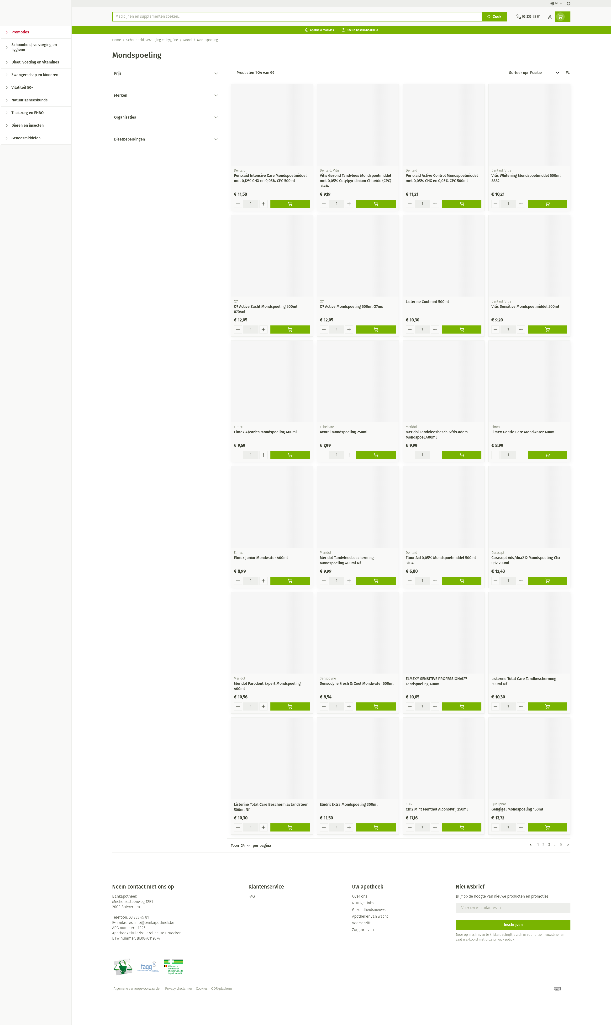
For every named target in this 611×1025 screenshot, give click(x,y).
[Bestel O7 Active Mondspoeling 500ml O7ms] (375, 329)
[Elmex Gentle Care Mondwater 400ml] (529, 381)
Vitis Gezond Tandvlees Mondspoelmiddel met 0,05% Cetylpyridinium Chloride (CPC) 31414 (355, 180)
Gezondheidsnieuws (368, 910)
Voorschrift (361, 923)
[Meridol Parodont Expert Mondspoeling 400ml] (272, 633)
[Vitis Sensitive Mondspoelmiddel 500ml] (529, 256)
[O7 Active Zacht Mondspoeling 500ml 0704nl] (272, 256)
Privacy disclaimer (178, 989)
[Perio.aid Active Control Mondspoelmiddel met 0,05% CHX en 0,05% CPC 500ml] (444, 125)
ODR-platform (221, 989)
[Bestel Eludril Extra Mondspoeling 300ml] (375, 827)
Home (116, 40)
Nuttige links (363, 903)
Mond (187, 40)
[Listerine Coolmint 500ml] (444, 256)
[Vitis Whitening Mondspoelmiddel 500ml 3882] (529, 125)
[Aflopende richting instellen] (567, 72)
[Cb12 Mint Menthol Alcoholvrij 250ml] (444, 758)
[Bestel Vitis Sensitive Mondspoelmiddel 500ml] (547, 329)
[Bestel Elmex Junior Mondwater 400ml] (290, 581)
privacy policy (503, 939)
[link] (531, 845)
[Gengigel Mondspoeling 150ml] (529, 758)
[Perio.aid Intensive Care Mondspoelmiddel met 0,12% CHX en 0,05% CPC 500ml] (272, 125)
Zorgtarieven (363, 930)
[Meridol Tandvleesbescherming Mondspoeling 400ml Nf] (358, 507)
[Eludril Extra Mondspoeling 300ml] (358, 758)
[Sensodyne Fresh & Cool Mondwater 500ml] (358, 633)
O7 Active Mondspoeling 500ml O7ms (351, 306)
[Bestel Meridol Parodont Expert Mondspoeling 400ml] (290, 706)
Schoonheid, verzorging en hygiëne (152, 40)
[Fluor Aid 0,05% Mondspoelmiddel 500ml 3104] (444, 507)
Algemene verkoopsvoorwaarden (137, 989)
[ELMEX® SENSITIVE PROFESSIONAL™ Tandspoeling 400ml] (444, 633)
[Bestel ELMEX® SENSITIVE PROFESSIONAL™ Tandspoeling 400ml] (461, 706)
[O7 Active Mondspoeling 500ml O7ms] (358, 256)
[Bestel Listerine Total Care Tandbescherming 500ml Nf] (547, 706)
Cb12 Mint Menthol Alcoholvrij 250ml (437, 809)
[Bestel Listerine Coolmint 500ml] (461, 329)
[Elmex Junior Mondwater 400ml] (272, 507)
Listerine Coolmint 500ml (427, 301)
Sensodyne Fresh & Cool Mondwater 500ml (357, 683)
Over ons (359, 897)
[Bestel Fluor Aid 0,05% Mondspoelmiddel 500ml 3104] (461, 581)
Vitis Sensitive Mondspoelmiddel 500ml (525, 306)
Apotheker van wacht (370, 917)
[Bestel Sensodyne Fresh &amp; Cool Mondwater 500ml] (375, 706)
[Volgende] (567, 845)
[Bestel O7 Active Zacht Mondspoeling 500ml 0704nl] (290, 329)
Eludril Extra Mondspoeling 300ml (349, 804)
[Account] (550, 16)
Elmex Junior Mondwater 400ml (261, 557)
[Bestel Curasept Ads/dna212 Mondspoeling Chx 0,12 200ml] (547, 581)
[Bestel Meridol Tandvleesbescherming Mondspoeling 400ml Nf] (375, 581)
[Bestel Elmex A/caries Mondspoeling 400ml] (290, 455)
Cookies (201, 989)
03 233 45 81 (139, 918)
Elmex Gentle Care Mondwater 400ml (523, 432)
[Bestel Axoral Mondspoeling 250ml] (375, 455)
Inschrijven (513, 924)
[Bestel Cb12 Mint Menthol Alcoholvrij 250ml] (461, 827)
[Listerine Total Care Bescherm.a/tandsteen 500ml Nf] (272, 758)
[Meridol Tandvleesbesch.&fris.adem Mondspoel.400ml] (444, 381)
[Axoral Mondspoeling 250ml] (358, 381)
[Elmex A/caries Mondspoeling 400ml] (272, 381)
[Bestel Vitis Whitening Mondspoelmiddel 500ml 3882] (547, 204)
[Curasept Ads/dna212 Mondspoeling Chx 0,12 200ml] (529, 507)
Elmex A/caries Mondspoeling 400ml (265, 432)
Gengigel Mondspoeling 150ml (517, 809)
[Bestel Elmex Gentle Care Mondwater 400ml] (547, 455)
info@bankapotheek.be (154, 923)
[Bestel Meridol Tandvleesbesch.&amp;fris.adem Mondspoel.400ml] (461, 455)
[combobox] (297, 16)
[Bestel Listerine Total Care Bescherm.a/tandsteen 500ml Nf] (290, 827)
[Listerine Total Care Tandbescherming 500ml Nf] (529, 633)
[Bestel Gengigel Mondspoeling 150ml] (547, 827)
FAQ (251, 897)
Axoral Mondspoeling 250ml (344, 432)
